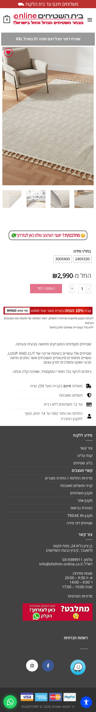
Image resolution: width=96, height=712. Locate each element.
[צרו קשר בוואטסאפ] (10, 702)
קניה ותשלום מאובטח (76, 485)
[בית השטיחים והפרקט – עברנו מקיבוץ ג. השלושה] (48, 20)
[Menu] (90, 19)
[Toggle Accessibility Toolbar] (86, 702)
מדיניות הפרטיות (80, 596)
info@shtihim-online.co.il (60, 564)
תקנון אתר (85, 500)
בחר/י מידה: (82, 251)
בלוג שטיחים (83, 463)
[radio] (82, 259)
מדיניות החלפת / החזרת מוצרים (69, 478)
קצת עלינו (85, 455)
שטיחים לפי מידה (80, 523)
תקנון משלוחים (81, 493)
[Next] (6, 116)
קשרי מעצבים (82, 470)
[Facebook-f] (48, 665)
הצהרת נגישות (81, 507)
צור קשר (86, 448)
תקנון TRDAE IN (80, 515)
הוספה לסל (46, 288)
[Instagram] (32, 665)
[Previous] (86, 116)
